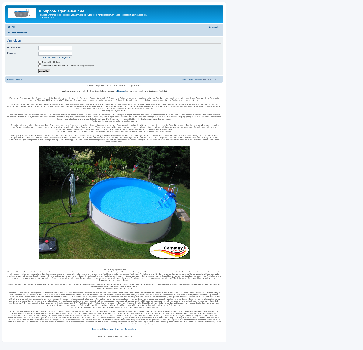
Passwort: (12, 53)
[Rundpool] (114, 202)
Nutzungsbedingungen (113, 329)
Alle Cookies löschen (191, 79)
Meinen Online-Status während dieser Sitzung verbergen (67, 65)
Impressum (97, 329)
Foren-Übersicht (14, 79)
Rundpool (121, 91)
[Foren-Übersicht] (22, 12)
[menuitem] (11, 27)
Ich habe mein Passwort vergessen (54, 57)
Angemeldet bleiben (50, 62)
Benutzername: (14, 47)
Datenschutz (130, 329)
